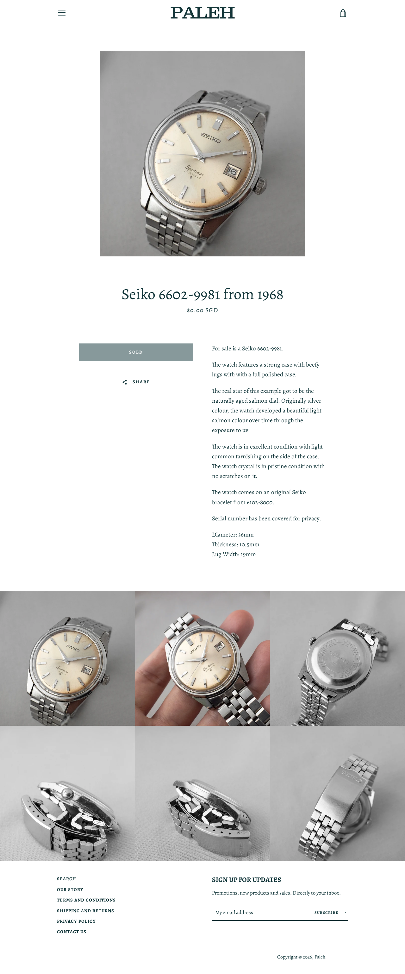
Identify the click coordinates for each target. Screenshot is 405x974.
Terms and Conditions (86, 900)
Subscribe (327, 912)
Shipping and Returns (85, 911)
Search (66, 879)
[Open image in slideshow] (202, 153)
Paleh (320, 956)
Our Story (70, 889)
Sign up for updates (246, 879)
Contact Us (71, 931)
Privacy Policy (76, 921)
